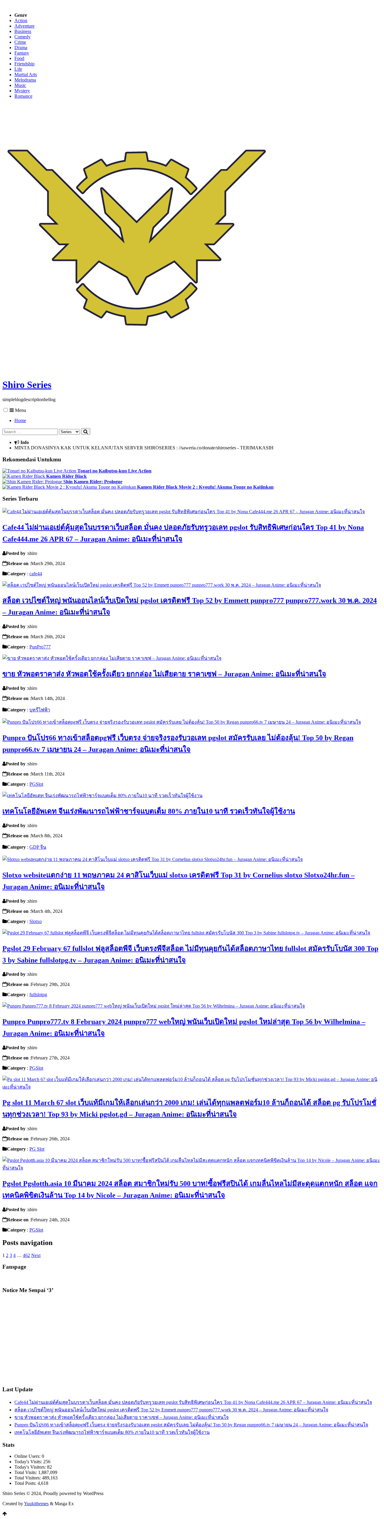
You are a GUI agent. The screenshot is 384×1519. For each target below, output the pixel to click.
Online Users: (28, 1456)
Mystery (22, 90)
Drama (20, 47)
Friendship (24, 63)
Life (18, 69)
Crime (20, 42)
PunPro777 (40, 646)
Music (20, 85)
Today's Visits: (28, 1461)
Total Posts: (26, 1483)
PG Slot (36, 1148)
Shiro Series (26, 384)
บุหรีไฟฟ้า (39, 709)
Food (19, 58)
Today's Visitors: (30, 1467)
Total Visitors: (28, 1477)
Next (35, 1255)
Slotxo (35, 921)
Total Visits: (26, 1472)
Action (20, 20)
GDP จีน (37, 847)
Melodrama (25, 79)
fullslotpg (38, 994)
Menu (20, 410)
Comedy (22, 36)
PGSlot (36, 784)
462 (26, 1255)
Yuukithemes (36, 1503)
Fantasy (21, 52)
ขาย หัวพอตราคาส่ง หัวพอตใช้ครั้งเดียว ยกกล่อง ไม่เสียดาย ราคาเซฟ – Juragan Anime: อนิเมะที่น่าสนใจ (164, 674)
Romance (23, 96)
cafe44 (35, 573)
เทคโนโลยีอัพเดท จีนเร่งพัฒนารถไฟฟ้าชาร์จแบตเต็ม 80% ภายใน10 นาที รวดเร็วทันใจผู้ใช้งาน (148, 811)
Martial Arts (25, 74)
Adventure (24, 25)
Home (20, 420)
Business (22, 31)
